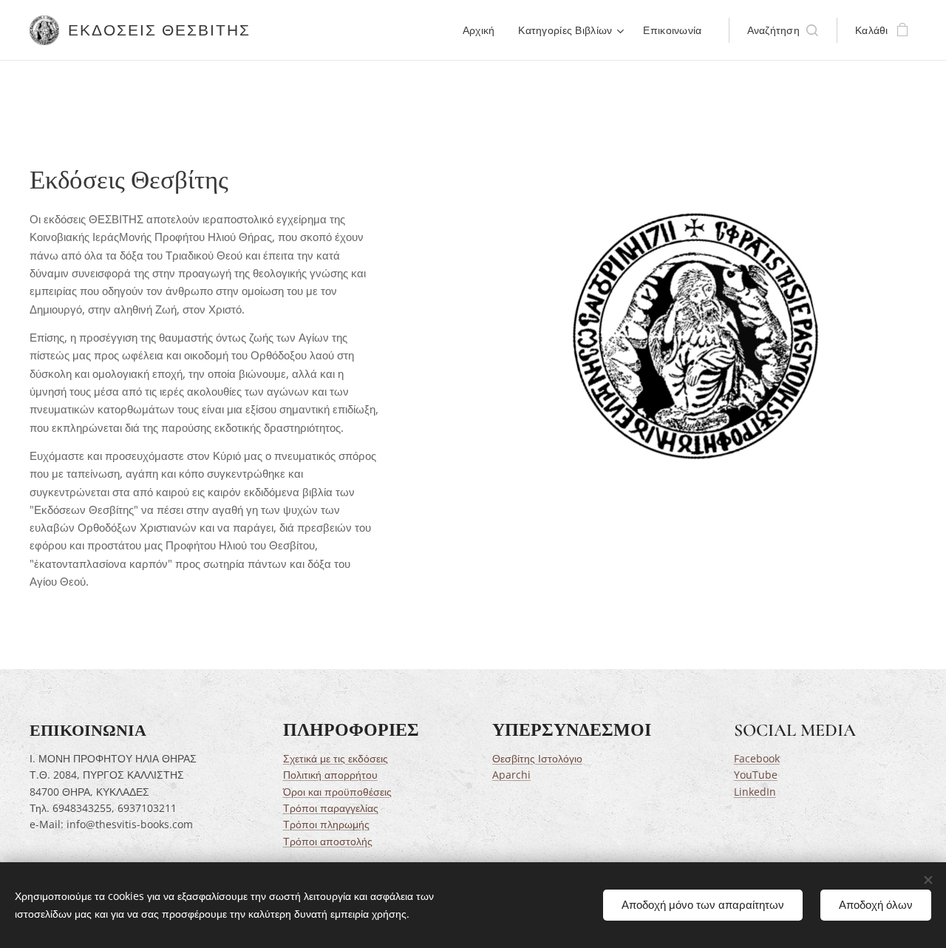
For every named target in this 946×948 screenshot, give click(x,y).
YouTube (755, 775)
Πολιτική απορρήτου (330, 775)
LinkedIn (755, 792)
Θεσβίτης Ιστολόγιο (537, 758)
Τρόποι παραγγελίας (330, 808)
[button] (783, 30)
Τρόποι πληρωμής (326, 824)
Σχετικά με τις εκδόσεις (335, 758)
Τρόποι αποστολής (327, 841)
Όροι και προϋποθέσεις (337, 792)
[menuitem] (483, 30)
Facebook (757, 758)
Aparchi (511, 775)
